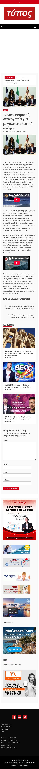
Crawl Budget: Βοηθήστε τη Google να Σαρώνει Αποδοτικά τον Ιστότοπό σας (18, 386)
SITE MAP (4, 729)
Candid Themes (22, 765)
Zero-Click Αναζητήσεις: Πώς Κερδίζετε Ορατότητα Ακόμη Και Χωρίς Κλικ (18, 418)
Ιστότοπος (6, 480)
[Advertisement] (19, 49)
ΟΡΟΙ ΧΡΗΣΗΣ (6, 727)
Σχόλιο (6, 440)
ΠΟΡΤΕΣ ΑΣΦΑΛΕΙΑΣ (8, 738)
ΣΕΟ (2, 732)
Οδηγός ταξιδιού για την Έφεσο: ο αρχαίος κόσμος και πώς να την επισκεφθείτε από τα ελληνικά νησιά (19, 353)
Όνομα (5, 464)
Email (5, 472)
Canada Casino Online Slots (12, 665)
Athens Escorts (8, 622)
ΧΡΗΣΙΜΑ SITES (6, 724)
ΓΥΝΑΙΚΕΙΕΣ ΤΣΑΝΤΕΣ (9, 740)
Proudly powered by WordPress (14, 762)
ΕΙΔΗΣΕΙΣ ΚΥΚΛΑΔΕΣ (8, 748)
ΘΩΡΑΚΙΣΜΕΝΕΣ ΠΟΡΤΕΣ (10, 743)
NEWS (5, 110)
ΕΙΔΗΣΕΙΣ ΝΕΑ (6, 745)
